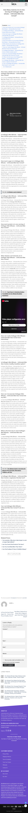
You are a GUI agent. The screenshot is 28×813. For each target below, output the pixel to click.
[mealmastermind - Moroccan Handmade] (14, 4)
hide (9, 25)
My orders (5, 776)
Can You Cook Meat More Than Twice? (12, 546)
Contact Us (5, 767)
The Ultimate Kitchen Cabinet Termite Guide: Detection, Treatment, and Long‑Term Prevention (15, 698)
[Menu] (2, 4)
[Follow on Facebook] (6, 731)
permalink (25, 597)
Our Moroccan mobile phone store (10, 723)
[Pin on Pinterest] (19, 554)
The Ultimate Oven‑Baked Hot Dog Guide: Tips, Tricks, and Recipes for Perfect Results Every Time (15, 682)
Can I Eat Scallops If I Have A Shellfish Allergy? (14, 549)
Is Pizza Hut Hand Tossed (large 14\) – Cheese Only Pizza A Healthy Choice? (7, 614)
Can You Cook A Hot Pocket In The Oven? (13, 544)
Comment (5, 629)
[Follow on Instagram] (8, 731)
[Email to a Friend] (16, 554)
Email (4, 647)
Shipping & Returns (7, 756)
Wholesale (5, 764)
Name (4, 640)
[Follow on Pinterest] (10, 731)
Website (4, 653)
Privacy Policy (6, 753)
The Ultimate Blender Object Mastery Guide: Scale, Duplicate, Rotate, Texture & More (15, 676)
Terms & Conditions (7, 759)
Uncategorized (14, 597)
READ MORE (22, 0)
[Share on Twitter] (14, 554)
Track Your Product (7, 762)
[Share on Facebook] (11, 554)
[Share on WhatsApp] (8, 554)
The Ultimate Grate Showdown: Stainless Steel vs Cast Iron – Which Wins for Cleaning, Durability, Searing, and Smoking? (15, 692)
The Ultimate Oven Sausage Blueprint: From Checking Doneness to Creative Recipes (15, 687)
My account (5, 773)
